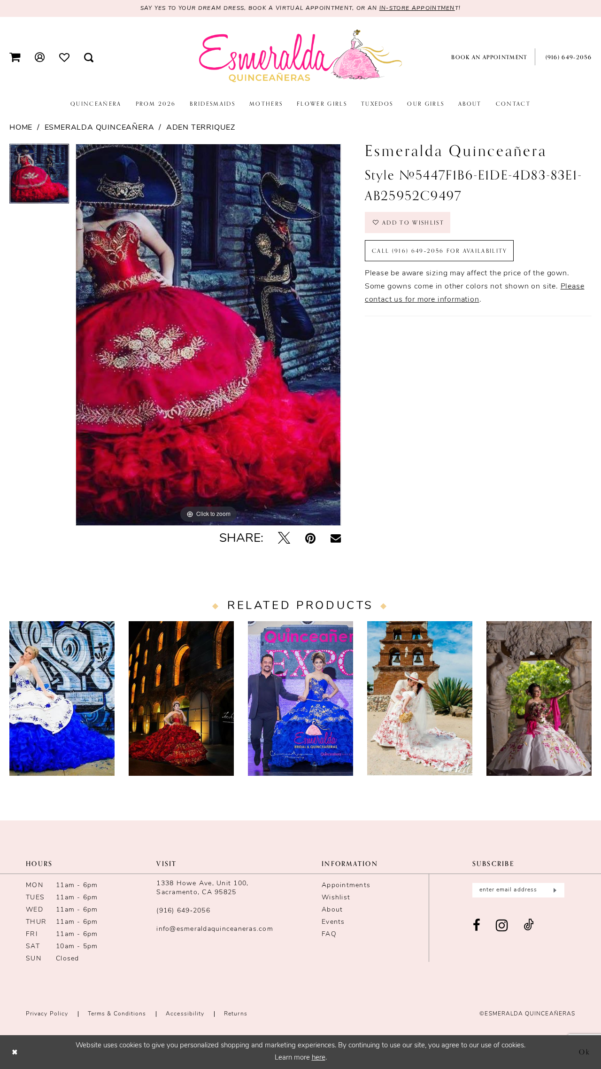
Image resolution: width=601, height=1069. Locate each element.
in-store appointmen (417, 8)
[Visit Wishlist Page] (64, 57)
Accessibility (185, 1014)
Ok (585, 1051)
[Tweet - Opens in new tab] (284, 539)
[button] (15, 57)
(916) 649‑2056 (183, 910)
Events (333, 922)
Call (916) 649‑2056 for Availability (440, 251)
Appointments (346, 885)
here (318, 1057)
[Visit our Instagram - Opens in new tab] (502, 926)
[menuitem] (15, 57)
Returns (235, 1014)
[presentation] (62, 698)
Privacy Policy (47, 1014)
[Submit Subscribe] (553, 890)
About (332, 909)
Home (20, 128)
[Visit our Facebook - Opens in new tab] (476, 926)
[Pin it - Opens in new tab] (310, 539)
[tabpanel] (39, 177)
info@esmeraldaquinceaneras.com (214, 929)
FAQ (329, 934)
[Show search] (89, 57)
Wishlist (336, 897)
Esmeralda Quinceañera (99, 128)
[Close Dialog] (15, 1052)
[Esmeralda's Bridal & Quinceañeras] (300, 56)
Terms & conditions (117, 1014)
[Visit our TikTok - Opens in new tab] (528, 926)
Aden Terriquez (200, 128)
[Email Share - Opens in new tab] (335, 539)
